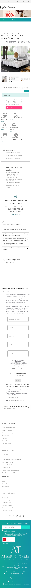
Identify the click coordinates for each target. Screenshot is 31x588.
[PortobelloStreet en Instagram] (17, 516)
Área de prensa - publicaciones (10, 470)
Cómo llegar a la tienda (8, 427)
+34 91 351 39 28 (13, 397)
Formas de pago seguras (8, 433)
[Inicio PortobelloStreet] (7, 8)
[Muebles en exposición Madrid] (1, 1)
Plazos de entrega (7, 440)
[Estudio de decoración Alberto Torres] (15, 559)
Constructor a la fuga (7, 462)
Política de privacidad (8, 510)
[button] (15, 230)
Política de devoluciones (8, 508)
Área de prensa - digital (8, 472)
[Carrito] (23, 1)
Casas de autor (6, 467)
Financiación (5, 435)
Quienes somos (6, 454)
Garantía (4, 446)
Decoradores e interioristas (9, 483)
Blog (3, 481)
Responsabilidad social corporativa (11, 459)
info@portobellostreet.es (16, 400)
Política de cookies (7, 505)
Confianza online (6, 502)
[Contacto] (5, 1)
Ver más (26, 91)
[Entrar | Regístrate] (29, 1)
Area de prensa (6, 489)
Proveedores (5, 486)
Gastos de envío (6, 443)
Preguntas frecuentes (8, 430)
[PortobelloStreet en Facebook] (7, 516)
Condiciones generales (8, 500)
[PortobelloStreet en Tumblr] (23, 516)
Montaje (4, 438)
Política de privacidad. (18, 535)
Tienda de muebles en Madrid (10, 457)
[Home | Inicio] (3, 20)
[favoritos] (18, 1)
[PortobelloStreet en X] (20, 516)
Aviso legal (5, 497)
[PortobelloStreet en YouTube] (10, 516)
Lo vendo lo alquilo (7, 465)
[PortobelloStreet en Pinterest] (14, 516)
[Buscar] (8, 1)
